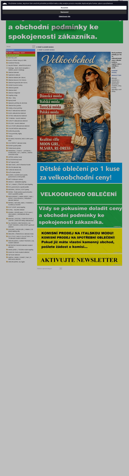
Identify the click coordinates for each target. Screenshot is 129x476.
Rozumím (64, 8)
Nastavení (64, 12)
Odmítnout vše (64, 16)
